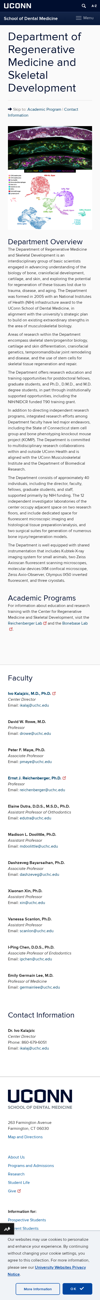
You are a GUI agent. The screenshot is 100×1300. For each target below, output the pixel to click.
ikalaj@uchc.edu (34, 705)
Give (12, 1191)
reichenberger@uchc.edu (42, 790)
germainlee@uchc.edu (40, 987)
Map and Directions (25, 1137)
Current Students (23, 1228)
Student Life (19, 1182)
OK (74, 1289)
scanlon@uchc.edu (37, 930)
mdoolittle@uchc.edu (39, 846)
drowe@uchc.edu (35, 733)
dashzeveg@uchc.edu (39, 874)
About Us (16, 1157)
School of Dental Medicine (31, 18)
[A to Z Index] (94, 6)
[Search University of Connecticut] (84, 6)
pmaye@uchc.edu (36, 761)
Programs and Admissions (31, 1165)
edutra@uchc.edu (35, 818)
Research (16, 1174)
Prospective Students (27, 1220)
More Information (38, 1289)
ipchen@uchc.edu (36, 959)
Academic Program (44, 109)
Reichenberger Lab (25, 623)
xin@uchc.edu (32, 902)
